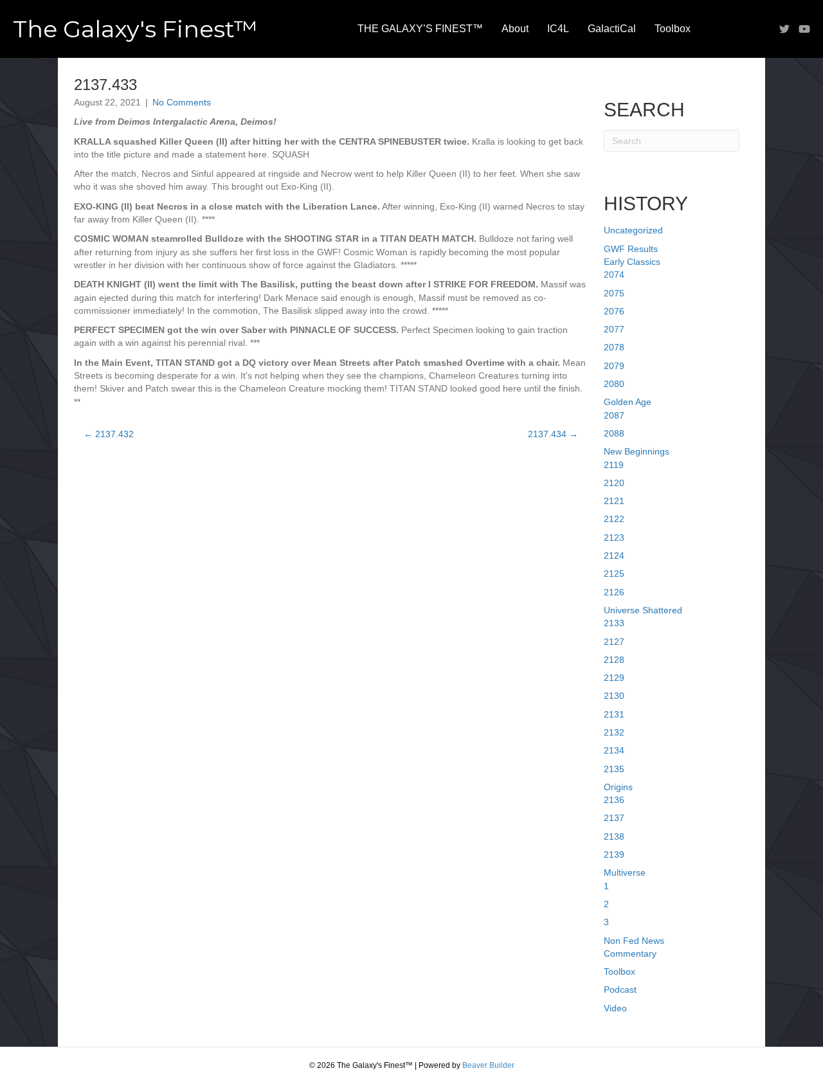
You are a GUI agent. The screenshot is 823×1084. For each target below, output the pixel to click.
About (515, 28)
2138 (614, 836)
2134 (614, 750)
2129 (614, 678)
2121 (614, 501)
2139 (614, 854)
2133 (614, 623)
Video (615, 1008)
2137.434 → (553, 434)
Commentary (630, 953)
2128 (614, 660)
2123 (614, 537)
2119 (614, 465)
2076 (614, 311)
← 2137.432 (109, 434)
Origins (618, 787)
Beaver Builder (488, 1065)
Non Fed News (634, 940)
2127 (614, 642)
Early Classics (632, 262)
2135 (614, 769)
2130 (614, 696)
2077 (614, 329)
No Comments (181, 102)
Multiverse (625, 872)
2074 (614, 274)
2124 (614, 555)
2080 (614, 384)
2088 (614, 433)
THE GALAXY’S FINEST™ (420, 28)
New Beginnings (636, 451)
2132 (614, 732)
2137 (614, 818)
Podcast (620, 989)
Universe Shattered (643, 610)
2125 (614, 573)
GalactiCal (612, 28)
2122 (614, 519)
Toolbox (673, 28)
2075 (614, 293)
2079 (614, 366)
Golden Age (627, 402)
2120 (614, 483)
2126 (614, 592)
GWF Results (631, 249)
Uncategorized (633, 230)
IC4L (558, 28)
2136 (614, 800)
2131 (614, 714)
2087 (614, 415)
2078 (614, 347)
